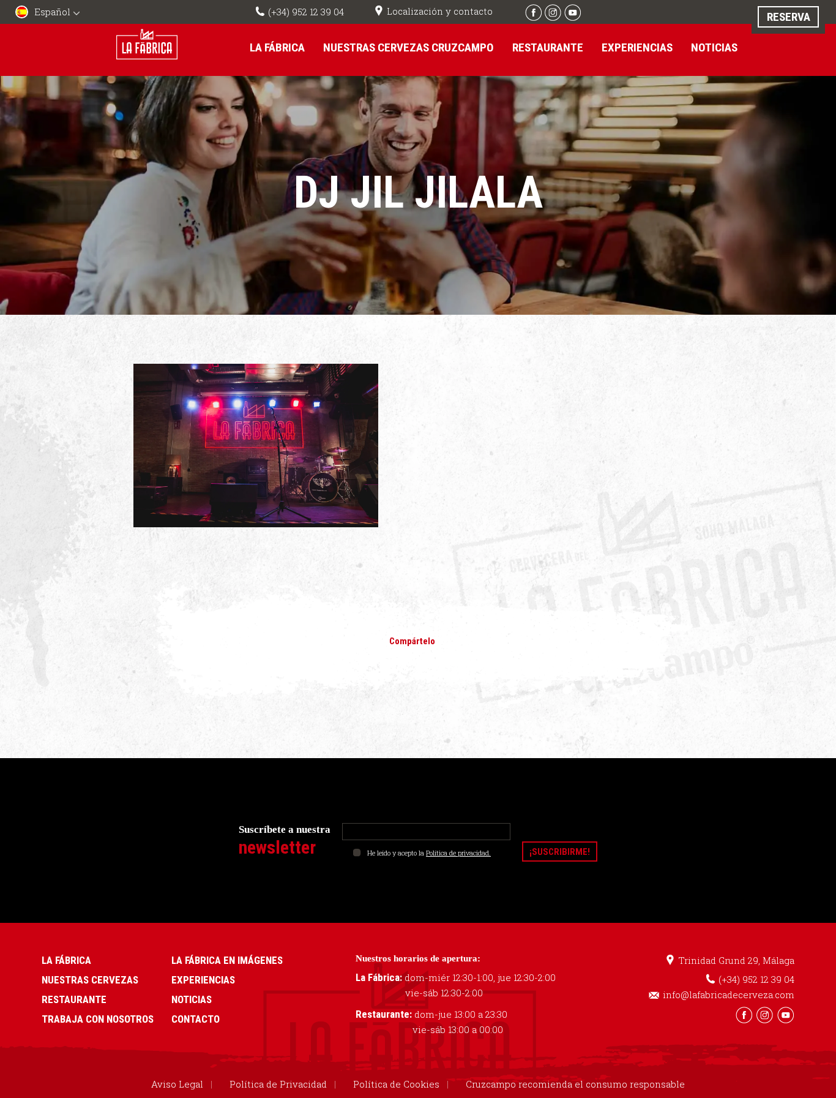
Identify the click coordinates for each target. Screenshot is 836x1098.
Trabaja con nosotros (98, 1019)
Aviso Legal (177, 1084)
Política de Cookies (396, 1084)
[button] (49, 13)
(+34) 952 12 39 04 (306, 12)
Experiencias (637, 47)
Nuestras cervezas (90, 980)
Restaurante (547, 47)
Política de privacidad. (458, 852)
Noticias (714, 47)
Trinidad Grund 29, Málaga (736, 960)
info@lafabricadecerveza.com (728, 994)
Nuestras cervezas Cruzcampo (408, 47)
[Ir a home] (146, 44)
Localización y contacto (440, 11)
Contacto (195, 1019)
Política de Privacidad (278, 1084)
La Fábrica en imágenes (227, 960)
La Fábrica (277, 47)
